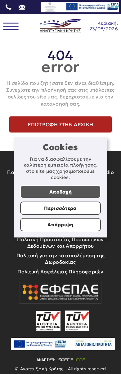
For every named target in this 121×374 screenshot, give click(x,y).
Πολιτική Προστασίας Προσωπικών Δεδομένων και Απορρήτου (60, 242)
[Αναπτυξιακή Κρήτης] (60, 26)
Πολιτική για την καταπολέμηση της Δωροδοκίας (60, 258)
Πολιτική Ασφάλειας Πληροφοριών (60, 271)
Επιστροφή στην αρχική (60, 124)
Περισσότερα (60, 208)
